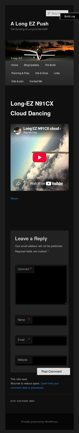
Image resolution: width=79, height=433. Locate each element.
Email (24, 339)
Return (14, 198)
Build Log (69, 16)
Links (57, 73)
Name (24, 319)
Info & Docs (41, 73)
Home (14, 65)
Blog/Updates (31, 65)
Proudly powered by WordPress (39, 421)
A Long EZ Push (30, 23)
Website (22, 360)
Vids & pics (17, 81)
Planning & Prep (20, 73)
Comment (25, 269)
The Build (50, 65)
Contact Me (36, 81)
